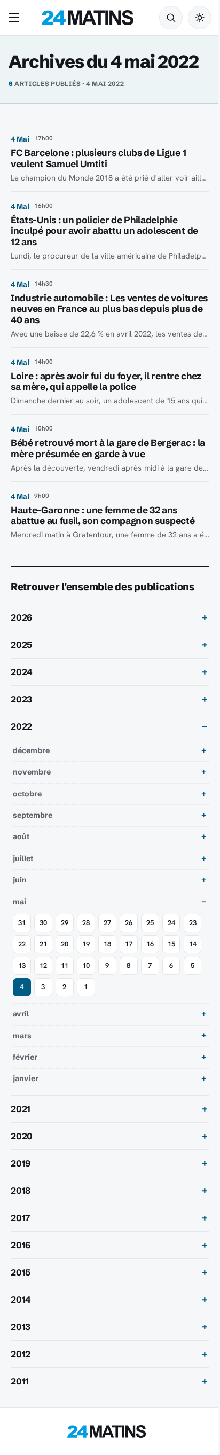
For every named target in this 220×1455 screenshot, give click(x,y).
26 (128, 922)
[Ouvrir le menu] (16, 17)
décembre (31, 750)
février (25, 1057)
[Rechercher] (171, 17)
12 (86, 965)
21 (64, 944)
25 (150, 922)
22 (43, 944)
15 (22, 965)
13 (64, 965)
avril (21, 1014)
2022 (21, 726)
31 (22, 922)
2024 (22, 672)
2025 (21, 644)
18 (128, 944)
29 (64, 922)
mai (19, 901)
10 (128, 965)
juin (20, 880)
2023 (21, 699)
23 (22, 944)
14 (43, 965)
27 (107, 922)
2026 (21, 617)
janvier (25, 1078)
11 (107, 965)
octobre (27, 794)
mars (22, 1036)
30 (43, 922)
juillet (23, 858)
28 (86, 922)
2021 (20, 1109)
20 (86, 944)
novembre (32, 772)
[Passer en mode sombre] (199, 17)
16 (171, 944)
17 (150, 944)
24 (171, 922)
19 (107, 944)
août (21, 836)
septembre (32, 815)
